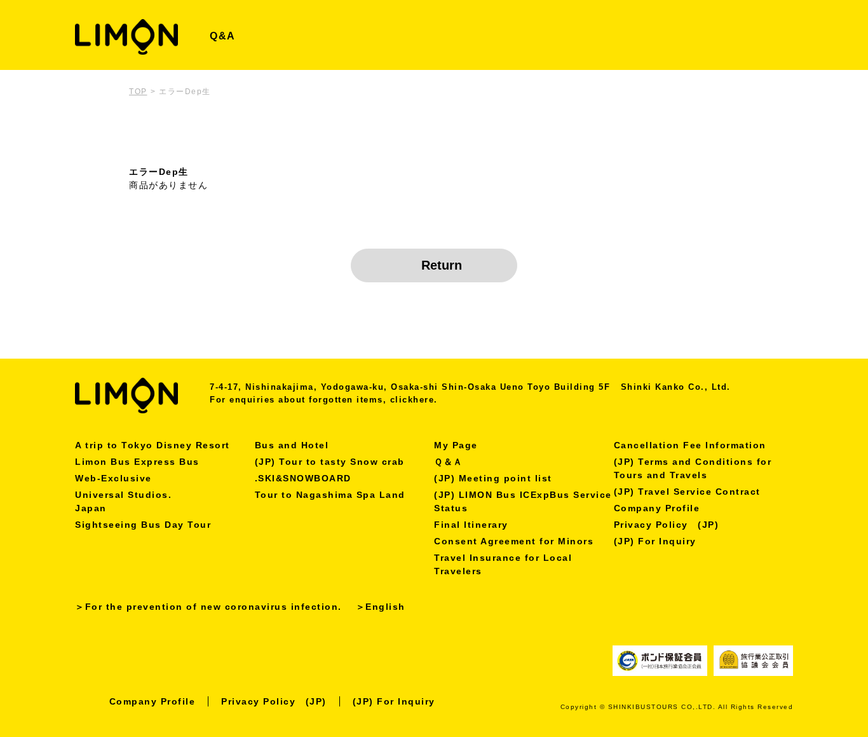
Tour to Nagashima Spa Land (330, 495)
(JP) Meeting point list (493, 478)
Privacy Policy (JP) (666, 525)
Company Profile (657, 508)
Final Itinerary (471, 525)
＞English (380, 607)
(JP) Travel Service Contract (687, 491)
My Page (456, 445)
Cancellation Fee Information (690, 445)
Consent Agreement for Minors (513, 541)
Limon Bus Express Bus (137, 462)
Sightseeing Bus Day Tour (143, 525)
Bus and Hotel (292, 445)
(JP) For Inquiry (655, 541)
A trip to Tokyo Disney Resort (152, 445)
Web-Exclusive (113, 478)
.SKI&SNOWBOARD (303, 478)
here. (425, 399)
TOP (138, 91)
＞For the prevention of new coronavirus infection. (208, 607)
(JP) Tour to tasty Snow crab (330, 462)
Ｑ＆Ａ (448, 462)
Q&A (223, 36)
